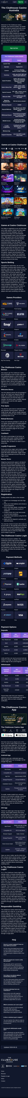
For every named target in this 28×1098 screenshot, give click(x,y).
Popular (3, 148)
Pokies (22, 148)
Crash (16, 148)
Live (10, 148)
